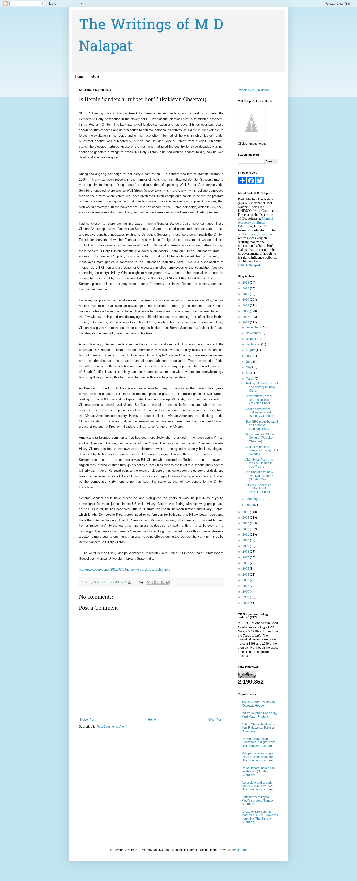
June (249, 361)
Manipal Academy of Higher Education (255, 222)
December (253, 327)
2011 (246, 534)
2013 (246, 523)
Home (79, 76)
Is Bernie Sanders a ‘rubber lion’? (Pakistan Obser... (258, 488)
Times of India (257, 234)
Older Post (215, 719)
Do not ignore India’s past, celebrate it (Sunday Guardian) (259, 771)
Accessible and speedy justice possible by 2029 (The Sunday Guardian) (257, 786)
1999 (246, 597)
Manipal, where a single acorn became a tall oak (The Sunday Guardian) (257, 757)
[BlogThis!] (153, 582)
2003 (246, 580)
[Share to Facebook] (162, 582)
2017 (246, 317)
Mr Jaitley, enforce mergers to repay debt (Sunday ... (261, 450)
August (251, 350)
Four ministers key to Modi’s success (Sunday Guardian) (258, 800)
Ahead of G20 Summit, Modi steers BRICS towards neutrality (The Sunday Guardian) (260, 817)
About (95, 76)
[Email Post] (140, 582)
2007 (246, 557)
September (253, 344)
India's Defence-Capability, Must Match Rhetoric (259, 714)
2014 (246, 517)
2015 (246, 512)
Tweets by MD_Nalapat (253, 90)
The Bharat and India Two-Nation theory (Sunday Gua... (259, 476)
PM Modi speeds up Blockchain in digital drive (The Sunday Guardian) (258, 742)
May (249, 367)
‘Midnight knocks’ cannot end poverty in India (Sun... (261, 387)
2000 (246, 591)
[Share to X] (157, 582)
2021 (246, 294)
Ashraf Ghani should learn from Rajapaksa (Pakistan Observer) (259, 728)
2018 (246, 311)
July (249, 356)
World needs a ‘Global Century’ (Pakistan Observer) (260, 438)
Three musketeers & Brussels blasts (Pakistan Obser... (258, 399)
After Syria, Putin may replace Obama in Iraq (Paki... (259, 463)
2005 (246, 568)
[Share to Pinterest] (167, 582)
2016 (246, 322)
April (249, 373)
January (251, 504)
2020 (246, 299)
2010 (246, 540)
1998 (246, 603)
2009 (246, 546)
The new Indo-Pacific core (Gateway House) (259, 703)
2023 (246, 282)
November (253, 333)
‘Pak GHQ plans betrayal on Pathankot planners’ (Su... (261, 425)
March (250, 378)
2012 (246, 529)
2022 (246, 288)
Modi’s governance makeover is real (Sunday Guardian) (259, 412)
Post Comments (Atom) (112, 726)
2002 (246, 586)
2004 (246, 574)
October (251, 338)
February (252, 499)
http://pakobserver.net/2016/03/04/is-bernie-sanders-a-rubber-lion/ (124, 569)
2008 (246, 551)
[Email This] (148, 582)
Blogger (241, 850)
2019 (246, 305)
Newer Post (87, 719)
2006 (246, 563)
